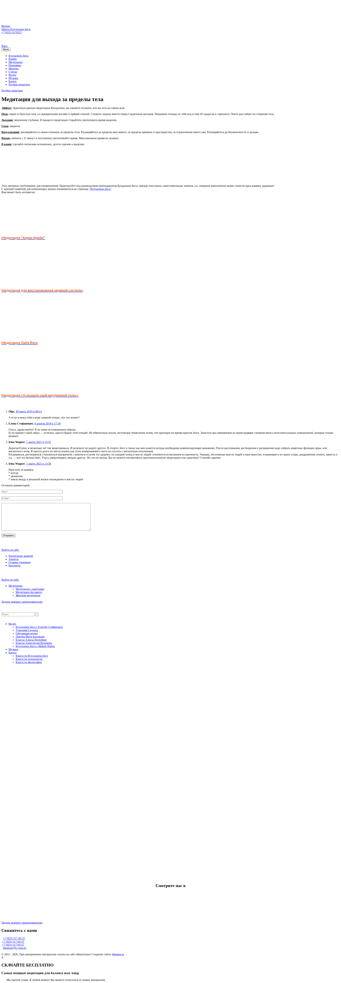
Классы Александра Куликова (34, 642)
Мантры (13, 68)
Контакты (14, 565)
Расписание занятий (21, 555)
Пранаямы (15, 65)
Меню (6, 49)
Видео (12, 74)
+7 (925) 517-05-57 (14, 938)
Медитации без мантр (29, 592)
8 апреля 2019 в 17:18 (47, 423)
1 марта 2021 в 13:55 (38, 442)
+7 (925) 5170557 (11, 32)
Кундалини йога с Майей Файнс (35, 646)
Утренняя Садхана (27, 630)
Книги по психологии (29, 658)
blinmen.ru (118, 954)
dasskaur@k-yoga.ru (14, 947)
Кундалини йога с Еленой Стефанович (39, 627)
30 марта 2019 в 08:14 (29, 411)
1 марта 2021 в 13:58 (38, 463)
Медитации (16, 62)
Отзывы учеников (19, 562)
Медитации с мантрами (30, 588)
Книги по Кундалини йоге (32, 655)
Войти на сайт (10, 549)
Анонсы (13, 559)
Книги (13, 81)
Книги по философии (29, 662)
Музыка (13, 78)
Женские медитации (28, 595)
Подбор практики (19, 84)
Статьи (13, 71)
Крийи (13, 58)
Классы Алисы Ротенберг (31, 639)
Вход (4, 45)
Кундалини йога (18, 55)
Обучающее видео (27, 633)
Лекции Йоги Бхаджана (30, 636)
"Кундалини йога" (100, 188)
